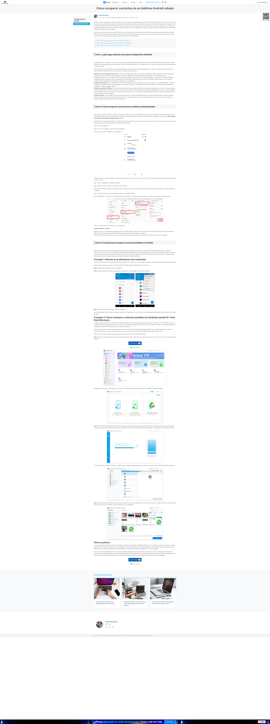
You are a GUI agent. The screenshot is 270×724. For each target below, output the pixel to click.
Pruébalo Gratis (134, 343)
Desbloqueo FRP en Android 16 (153, 2)
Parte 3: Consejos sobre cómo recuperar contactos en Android (112, 45)
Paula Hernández (104, 15)
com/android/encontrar (100, 77)
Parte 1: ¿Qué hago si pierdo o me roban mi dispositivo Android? (113, 40)
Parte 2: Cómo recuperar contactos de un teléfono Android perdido (114, 43)
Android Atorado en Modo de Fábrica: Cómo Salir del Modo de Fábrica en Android (135, 603)
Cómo (98, 635)
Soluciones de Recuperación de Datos (119, 17)
